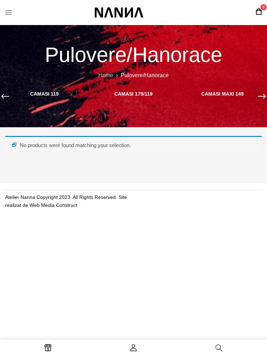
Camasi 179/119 (133, 94)
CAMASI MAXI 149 (222, 94)
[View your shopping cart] (259, 12)
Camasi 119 (44, 94)
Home (105, 75)
